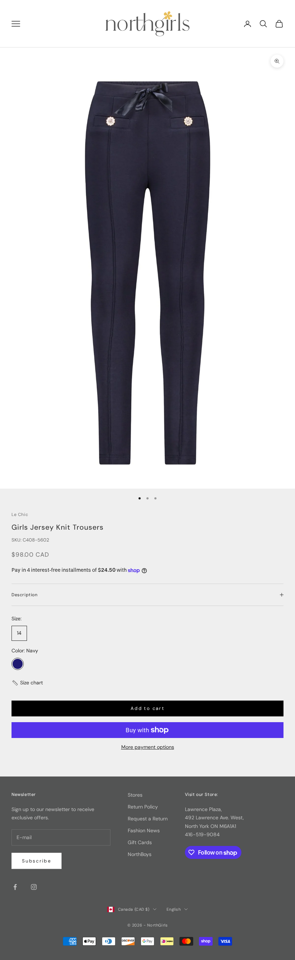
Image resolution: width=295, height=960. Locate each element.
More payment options (147, 747)
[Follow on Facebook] (15, 887)
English (174, 909)
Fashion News (144, 830)
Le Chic (20, 514)
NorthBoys (139, 854)
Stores (135, 795)
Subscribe (36, 861)
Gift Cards (140, 842)
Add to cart (147, 708)
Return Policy (143, 806)
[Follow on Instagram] (33, 887)
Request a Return (148, 818)
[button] (27, 683)
